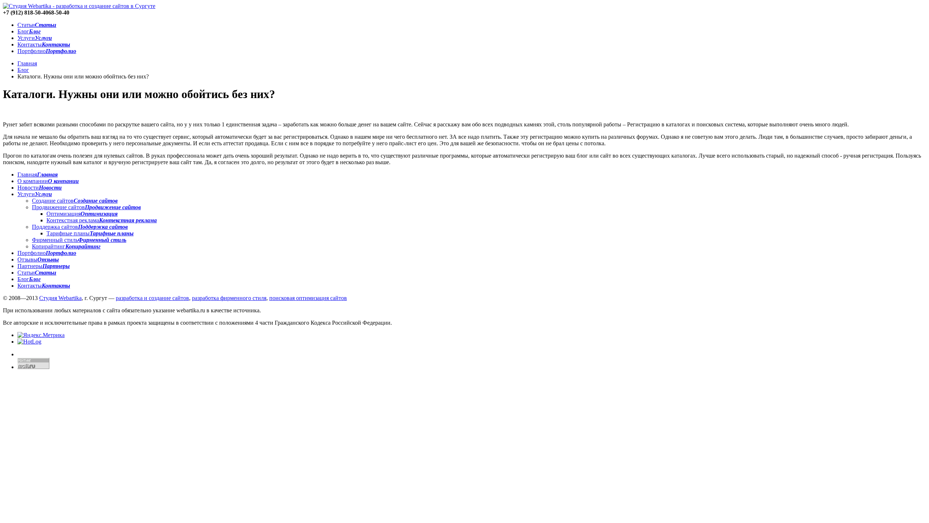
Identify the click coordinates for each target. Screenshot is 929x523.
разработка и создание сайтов (152, 298)
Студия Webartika (60, 298)
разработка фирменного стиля (229, 298)
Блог (23, 70)
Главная (27, 63)
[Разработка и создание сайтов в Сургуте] (79, 6)
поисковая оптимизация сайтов (308, 298)
